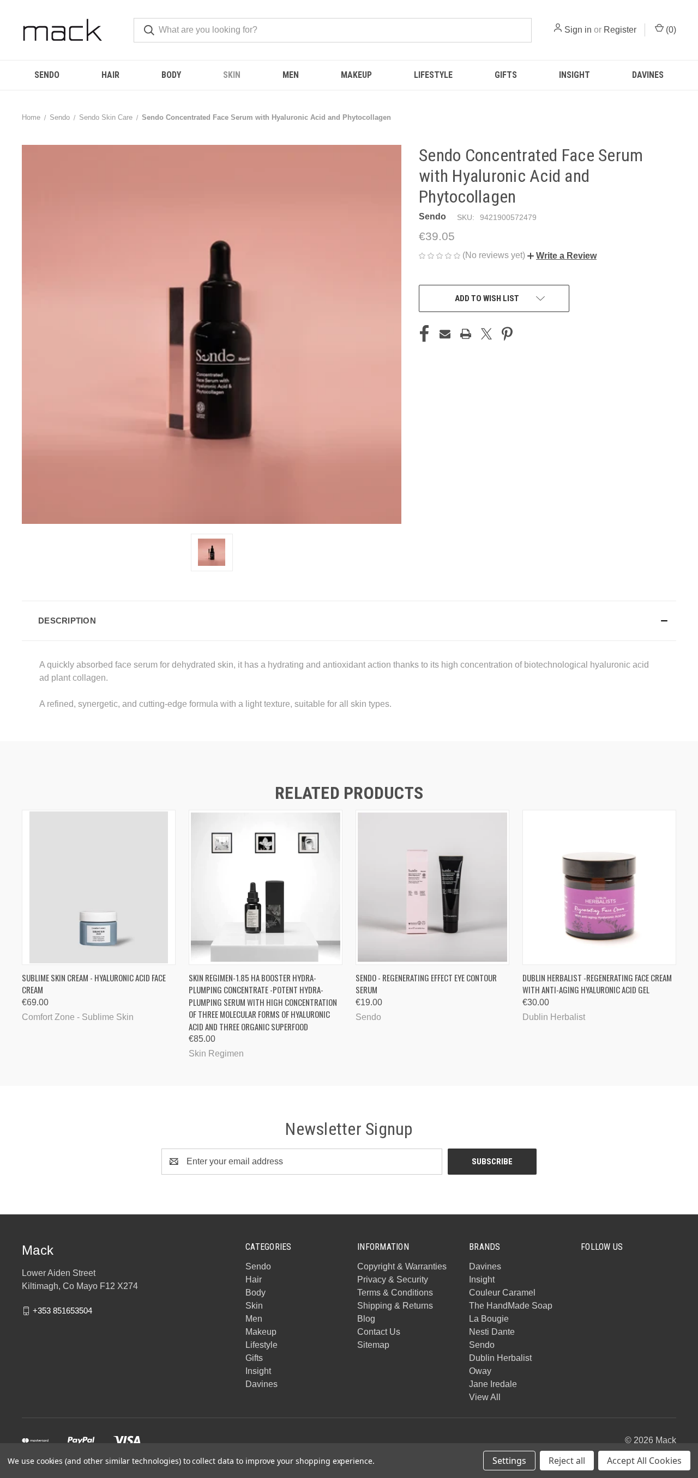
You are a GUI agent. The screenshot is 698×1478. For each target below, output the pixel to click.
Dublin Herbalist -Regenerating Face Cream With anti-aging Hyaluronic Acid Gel (597, 984)
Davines (648, 75)
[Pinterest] (507, 334)
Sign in (578, 29)
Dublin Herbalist (500, 1358)
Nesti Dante (492, 1331)
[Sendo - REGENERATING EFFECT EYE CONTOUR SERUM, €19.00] (432, 887)
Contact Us (378, 1331)
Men (290, 75)
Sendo (46, 75)
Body (171, 75)
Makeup (356, 75)
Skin (231, 75)
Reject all (567, 1461)
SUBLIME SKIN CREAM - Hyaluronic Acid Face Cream (94, 984)
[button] (562, 255)
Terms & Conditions (395, 1292)
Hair (110, 75)
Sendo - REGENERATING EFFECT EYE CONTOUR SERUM (426, 984)
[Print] (465, 334)
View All (485, 1397)
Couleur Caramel (502, 1292)
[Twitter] (486, 334)
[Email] (445, 334)
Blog (366, 1318)
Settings (509, 1461)
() (670, 29)
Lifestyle (433, 75)
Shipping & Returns (395, 1305)
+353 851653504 (62, 1310)
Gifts (506, 75)
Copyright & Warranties (402, 1266)
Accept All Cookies (644, 1461)
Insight (574, 75)
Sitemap (373, 1344)
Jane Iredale (493, 1384)
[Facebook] (424, 334)
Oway (480, 1371)
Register (620, 29)
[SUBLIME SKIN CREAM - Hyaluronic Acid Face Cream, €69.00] (98, 887)
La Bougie (489, 1318)
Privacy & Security (392, 1279)
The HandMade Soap (510, 1305)
